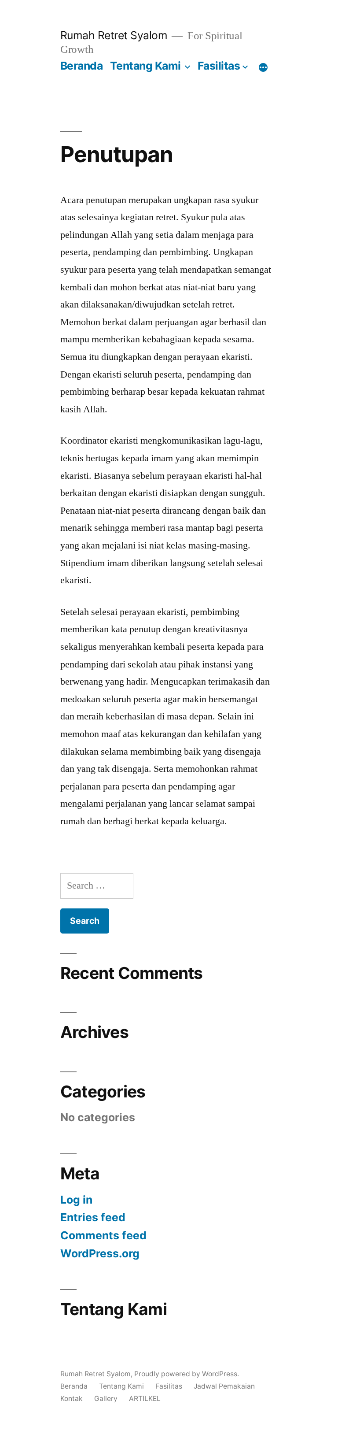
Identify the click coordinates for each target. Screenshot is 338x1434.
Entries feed (92, 1217)
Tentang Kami (145, 65)
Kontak (71, 1398)
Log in (76, 1199)
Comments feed (103, 1235)
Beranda (81, 65)
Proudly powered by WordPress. (186, 1374)
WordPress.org (100, 1253)
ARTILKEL (145, 1398)
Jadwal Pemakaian (224, 1386)
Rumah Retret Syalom (114, 35)
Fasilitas (219, 65)
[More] (263, 67)
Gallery (106, 1398)
